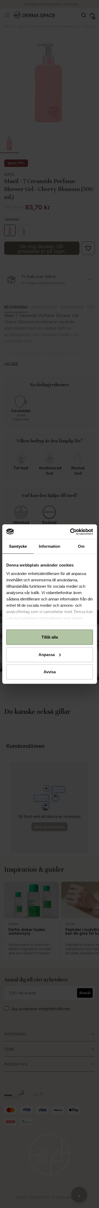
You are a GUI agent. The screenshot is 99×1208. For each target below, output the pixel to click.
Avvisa (50, 672)
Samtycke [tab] (18, 546)
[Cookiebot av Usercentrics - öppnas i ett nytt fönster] (70, 531)
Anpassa (47, 654)
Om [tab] (81, 546)
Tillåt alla (49, 637)
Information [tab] (49, 546)
